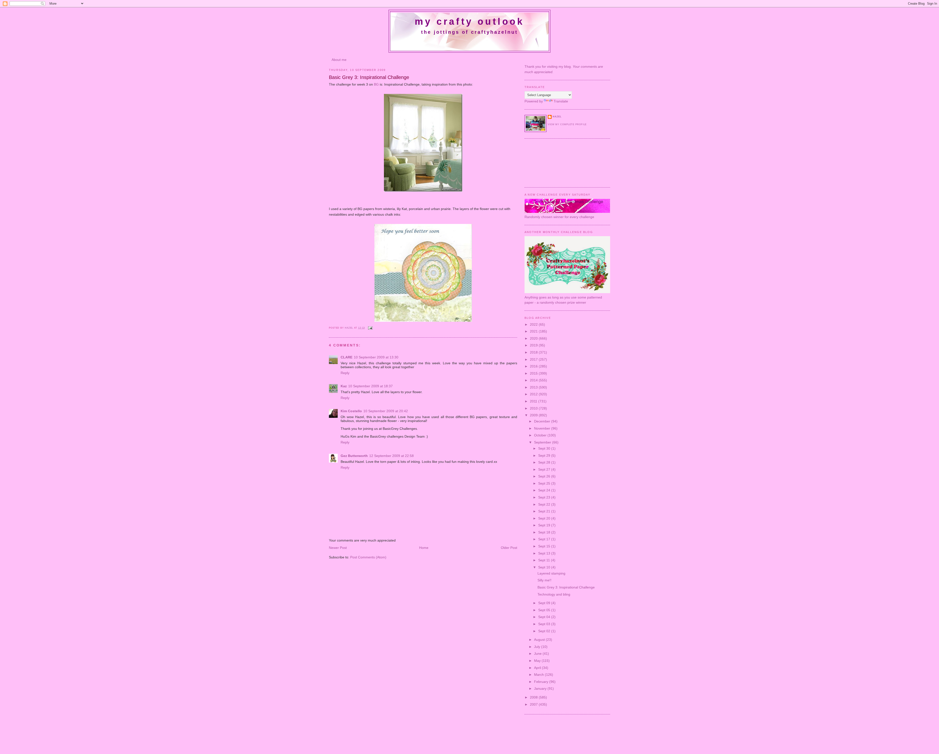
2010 (534, 408)
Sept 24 (544, 490)
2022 (534, 324)
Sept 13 (544, 553)
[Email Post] (370, 328)
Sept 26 (544, 476)
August (540, 640)
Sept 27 (544, 469)
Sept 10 (544, 567)
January (541, 688)
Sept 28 (544, 462)
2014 (534, 380)
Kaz (344, 386)
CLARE (346, 357)
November (542, 428)
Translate (561, 101)
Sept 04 (544, 617)
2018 (534, 352)
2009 (534, 415)
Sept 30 (544, 448)
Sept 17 (544, 539)
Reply (345, 373)
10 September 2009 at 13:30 (376, 357)
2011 (534, 401)
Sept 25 (544, 483)
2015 (534, 373)
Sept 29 (544, 455)
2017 (534, 359)
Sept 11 (544, 560)
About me (339, 60)
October (541, 435)
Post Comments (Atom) (368, 557)
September (543, 442)
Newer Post (338, 548)
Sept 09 (544, 603)
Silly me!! (544, 580)
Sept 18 (544, 532)
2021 (534, 331)
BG (376, 84)
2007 (534, 704)
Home (423, 548)
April (538, 668)
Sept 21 (544, 511)
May (538, 661)
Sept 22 (544, 504)
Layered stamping (551, 573)
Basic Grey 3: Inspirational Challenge (566, 587)
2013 (534, 387)
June (538, 653)
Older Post (509, 548)
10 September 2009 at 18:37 (370, 386)
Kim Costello (351, 411)
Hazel (349, 328)
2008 (534, 697)
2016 (534, 366)
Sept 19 (544, 525)
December (542, 421)
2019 (534, 345)
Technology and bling (553, 594)
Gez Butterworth (354, 456)
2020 (534, 338)
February (541, 682)
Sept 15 (544, 546)
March (539, 674)
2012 (534, 394)
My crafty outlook (469, 21)
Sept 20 (544, 518)
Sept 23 (544, 497)
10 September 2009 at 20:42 (385, 411)
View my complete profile (567, 124)
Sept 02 (544, 631)
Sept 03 (544, 624)
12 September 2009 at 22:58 (391, 456)
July (537, 647)
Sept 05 (544, 610)
